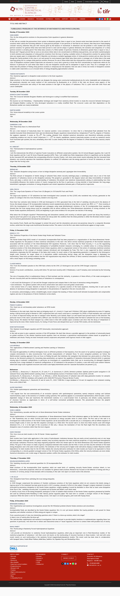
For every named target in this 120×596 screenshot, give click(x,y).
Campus (13, 558)
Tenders (13, 570)
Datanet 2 (40, 558)
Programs (39, 19)
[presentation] (89, 133)
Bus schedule (14, 562)
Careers (66, 1)
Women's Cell (15, 568)
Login (106, 1)
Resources (73, 19)
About (14, 19)
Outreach (49, 19)
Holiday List (40, 564)
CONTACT (90, 554)
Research (31, 19)
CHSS (38, 562)
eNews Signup (68, 558)
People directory (16, 566)
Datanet (39, 556)
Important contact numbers (19, 564)
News (72, 1)
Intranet (39, 560)
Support (65, 19)
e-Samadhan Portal (16, 578)
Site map (13, 556)
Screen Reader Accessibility (92, 1)
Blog (12, 576)
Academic (22, 19)
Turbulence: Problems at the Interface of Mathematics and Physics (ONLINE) (45, 29)
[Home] (26, 10)
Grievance (79, 1)
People (57, 19)
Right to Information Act (18, 572)
